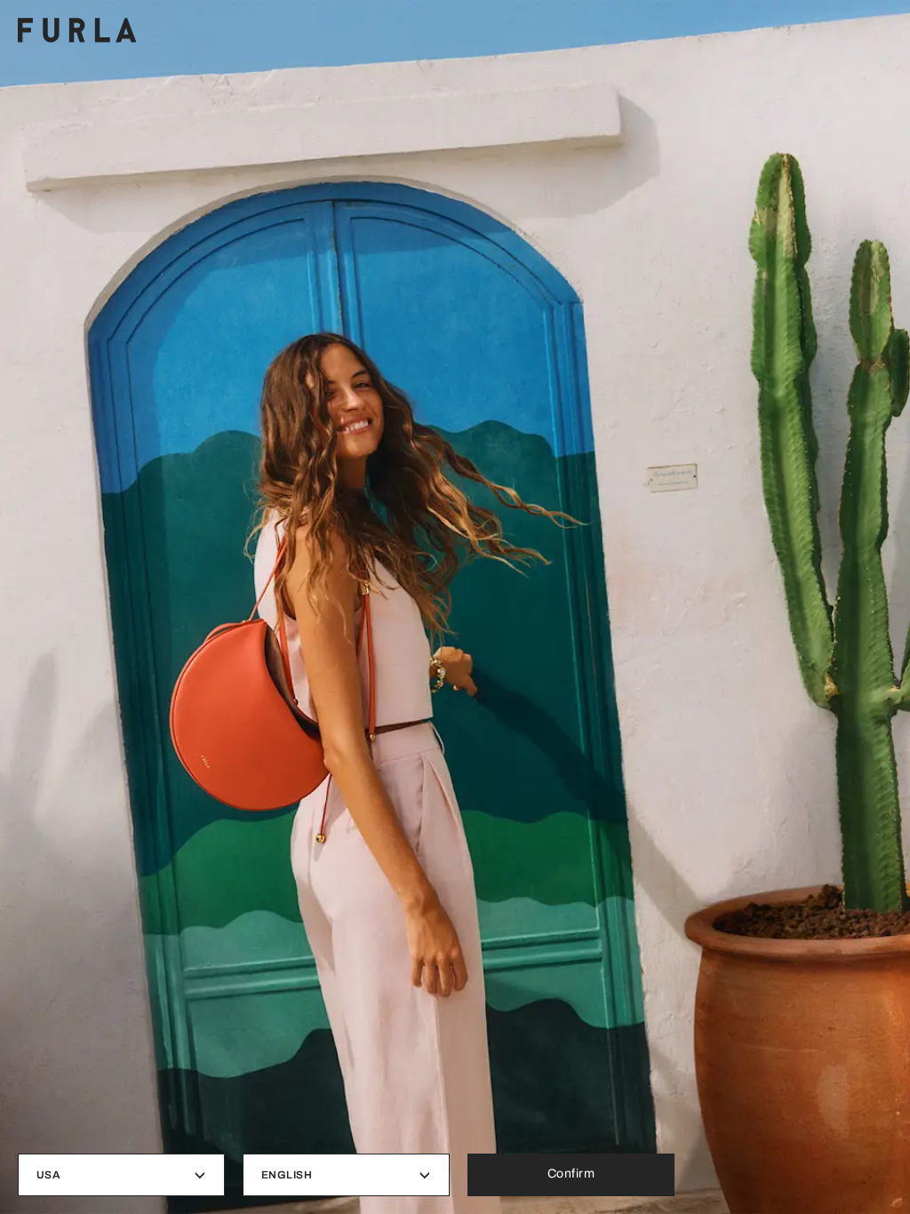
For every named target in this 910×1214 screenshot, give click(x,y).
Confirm (571, 1173)
